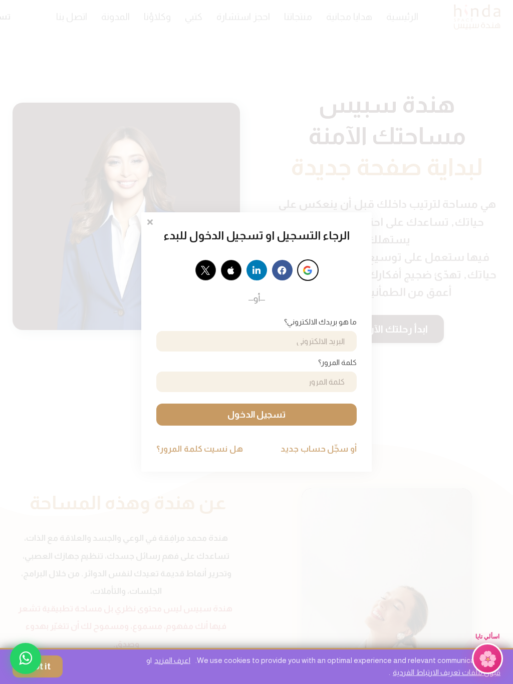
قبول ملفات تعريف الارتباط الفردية (446, 672)
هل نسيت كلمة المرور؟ (199, 449)
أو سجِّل (319, 449)
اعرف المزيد (172, 660)
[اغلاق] (150, 221)
